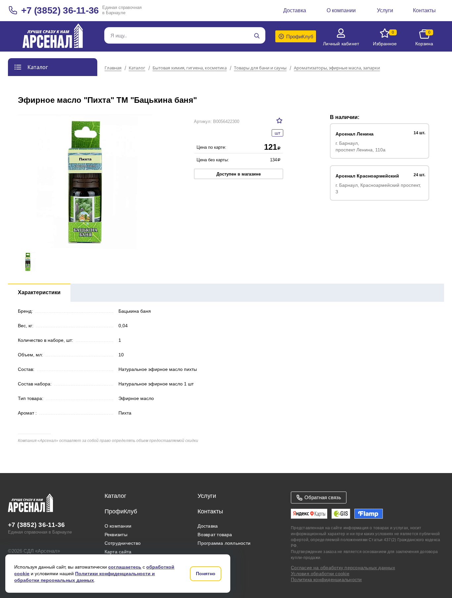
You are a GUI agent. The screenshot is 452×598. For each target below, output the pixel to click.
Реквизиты (116, 534)
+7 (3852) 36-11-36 (60, 10)
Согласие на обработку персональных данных (343, 567)
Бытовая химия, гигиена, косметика (190, 68)
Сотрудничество (123, 543)
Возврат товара (215, 534)
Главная (113, 68)
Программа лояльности (224, 543)
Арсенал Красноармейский (367, 176)
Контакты (210, 511)
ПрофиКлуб (121, 511)
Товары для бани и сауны (260, 68)
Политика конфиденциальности (326, 579)
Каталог (137, 68)
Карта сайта (118, 551)
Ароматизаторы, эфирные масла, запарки (337, 68)
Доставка (208, 526)
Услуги (207, 496)
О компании (118, 526)
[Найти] (256, 35)
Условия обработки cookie (320, 573)
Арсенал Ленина (355, 134)
